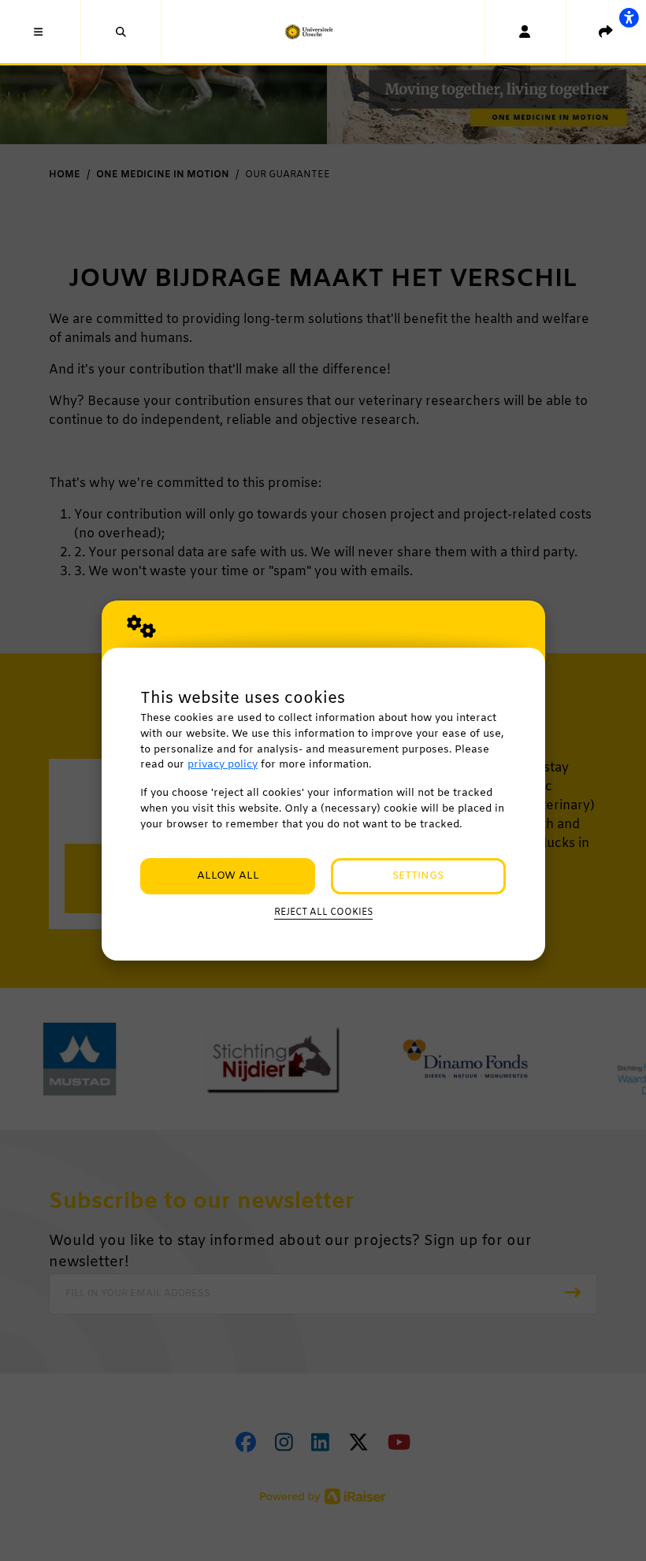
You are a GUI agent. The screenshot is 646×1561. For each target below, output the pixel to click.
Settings (418, 876)
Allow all (228, 876)
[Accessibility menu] (628, 17)
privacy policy (222, 764)
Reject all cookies (323, 912)
